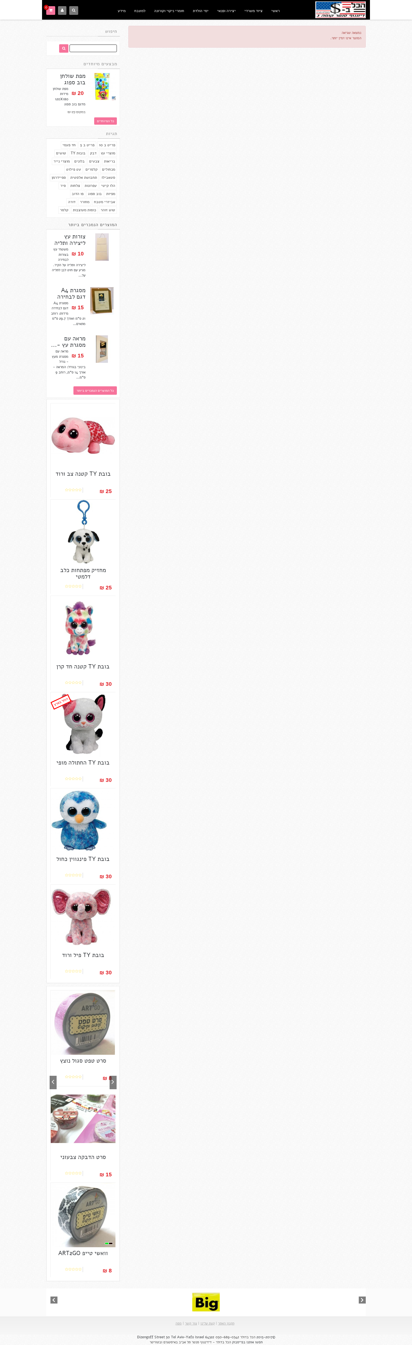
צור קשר (191, 1323)
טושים (61, 153)
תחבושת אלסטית (83, 177)
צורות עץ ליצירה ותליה (69, 239)
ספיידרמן (59, 177)
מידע (122, 10)
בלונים (79, 161)
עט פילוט (73, 169)
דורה (71, 202)
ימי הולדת (201, 10)
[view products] (206, 1301)
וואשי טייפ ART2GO (83, 1253)
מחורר (84, 202)
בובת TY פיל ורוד (83, 955)
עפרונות (91, 185)
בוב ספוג (95, 193)
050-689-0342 (227, 1337)
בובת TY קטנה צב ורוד (83, 474)
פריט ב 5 (87, 145)
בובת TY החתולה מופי (83, 762)
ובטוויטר (156, 1342)
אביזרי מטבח (104, 202)
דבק (93, 153)
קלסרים (91, 169)
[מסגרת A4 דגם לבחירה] (102, 301)
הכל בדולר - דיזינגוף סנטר (211, 1342)
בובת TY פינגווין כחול (83, 859)
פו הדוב (78, 193)
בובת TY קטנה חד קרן (83, 666)
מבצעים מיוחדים (100, 64)
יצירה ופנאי (226, 10)
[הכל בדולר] (340, 9)
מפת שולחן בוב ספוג (72, 79)
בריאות (109, 161)
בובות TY (78, 153)
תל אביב (185, 1342)
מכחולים (108, 169)
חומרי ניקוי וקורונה (169, 10)
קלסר (64, 210)
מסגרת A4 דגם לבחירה (71, 293)
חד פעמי (69, 145)
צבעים (94, 161)
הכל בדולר (247, 1337)
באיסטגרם (170, 1342)
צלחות (75, 185)
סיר (63, 185)
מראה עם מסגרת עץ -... (68, 341)
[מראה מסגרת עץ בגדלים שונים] (102, 349)
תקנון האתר (226, 1323)
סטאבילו (108, 177)
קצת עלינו (207, 1323)
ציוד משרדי (253, 10)
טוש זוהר (108, 210)
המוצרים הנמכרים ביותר (92, 225)
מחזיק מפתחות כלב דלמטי (83, 573)
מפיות (110, 193)
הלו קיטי (108, 185)
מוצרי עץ (108, 153)
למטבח (139, 10)
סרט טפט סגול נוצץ (83, 1061)
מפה (178, 1323)
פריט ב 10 (107, 145)
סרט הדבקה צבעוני (83, 1157)
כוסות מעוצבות (84, 210)
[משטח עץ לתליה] (102, 247)
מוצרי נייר (62, 161)
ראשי (275, 10)
